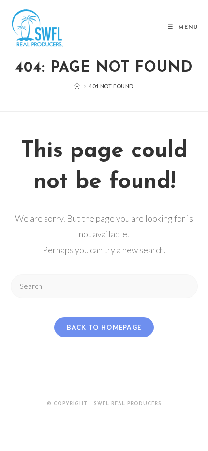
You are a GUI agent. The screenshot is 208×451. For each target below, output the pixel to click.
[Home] (77, 86)
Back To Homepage (104, 327)
